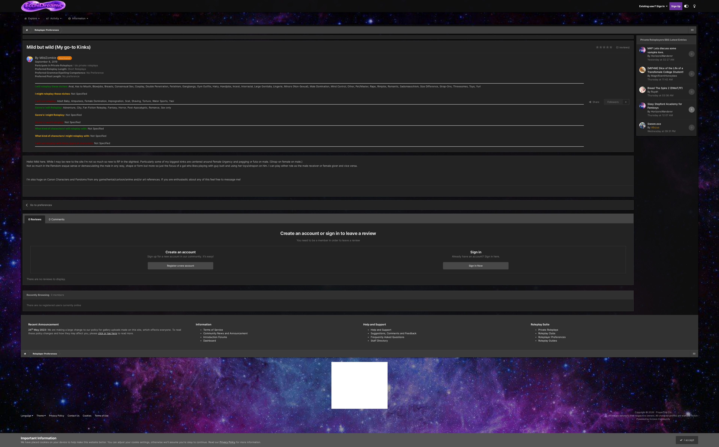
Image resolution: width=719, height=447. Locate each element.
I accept (688, 440)
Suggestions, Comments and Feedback (393, 333)
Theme (40, 415)
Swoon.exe (654, 123)
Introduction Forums (215, 337)
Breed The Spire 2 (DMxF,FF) (665, 88)
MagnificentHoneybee (664, 75)
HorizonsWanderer (662, 55)
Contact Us (73, 415)
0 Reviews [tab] (34, 219)
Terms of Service (213, 329)
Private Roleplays (548, 329)
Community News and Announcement (225, 333)
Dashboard (209, 340)
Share (595, 101)
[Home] (27, 30)
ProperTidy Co (663, 412)
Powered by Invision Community (653, 419)
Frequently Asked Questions (387, 337)
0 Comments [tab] (56, 219)
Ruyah (654, 91)
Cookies (87, 415)
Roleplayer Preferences (552, 337)
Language (26, 415)
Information (79, 18)
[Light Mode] (694, 6)
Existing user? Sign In (652, 6)
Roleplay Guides (547, 340)
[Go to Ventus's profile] (642, 125)
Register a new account (180, 265)
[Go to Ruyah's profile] (642, 90)
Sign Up (675, 6)
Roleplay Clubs (546, 333)
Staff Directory (379, 340)
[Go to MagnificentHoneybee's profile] (642, 70)
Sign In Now (476, 265)
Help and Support (381, 329)
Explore (32, 18)
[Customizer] (686, 6)
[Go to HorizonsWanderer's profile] (642, 50)
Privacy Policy (56, 415)
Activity (54, 18)
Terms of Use (101, 415)
